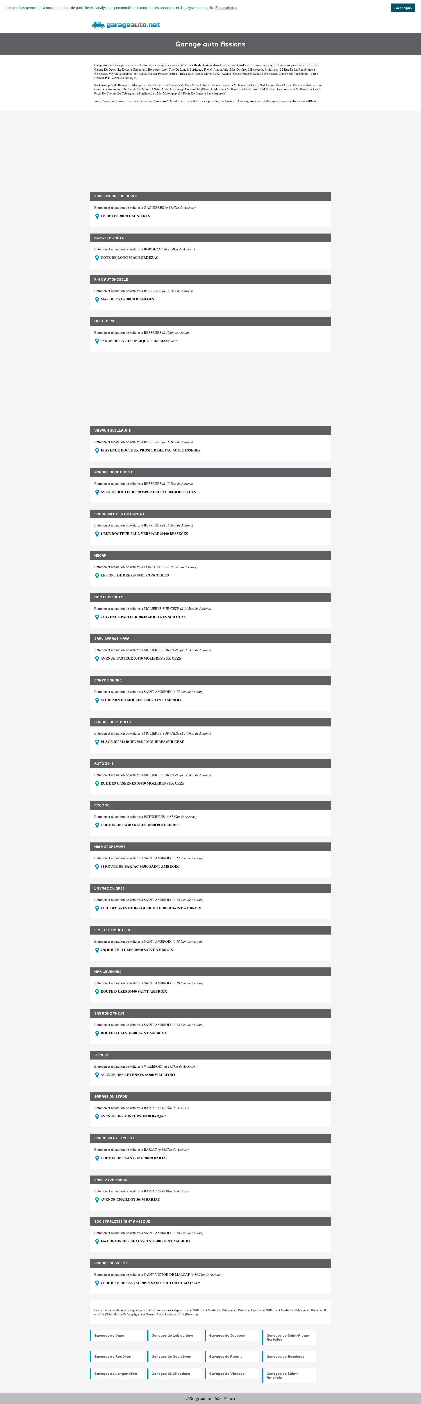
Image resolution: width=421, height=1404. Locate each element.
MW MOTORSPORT (110, 847)
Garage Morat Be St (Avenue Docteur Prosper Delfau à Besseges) (235, 73)
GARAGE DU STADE (110, 1096)
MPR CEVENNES (107, 972)
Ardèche (244, 65)
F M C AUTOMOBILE (111, 279)
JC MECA (101, 1055)
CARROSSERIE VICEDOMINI (119, 514)
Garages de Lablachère (172, 1335)
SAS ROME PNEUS (109, 1013)
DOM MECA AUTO (108, 597)
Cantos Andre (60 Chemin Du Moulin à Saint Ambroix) (138, 89)
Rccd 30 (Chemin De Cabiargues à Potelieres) (123, 93)
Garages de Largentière (115, 1373)
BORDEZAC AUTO (109, 238)
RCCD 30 (102, 805)
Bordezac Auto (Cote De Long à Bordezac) (175, 69)
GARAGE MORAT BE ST (113, 472)
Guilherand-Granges (275, 101)
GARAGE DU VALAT (111, 1263)
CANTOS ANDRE (108, 680)
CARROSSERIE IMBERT (114, 1138)
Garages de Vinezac (227, 1373)
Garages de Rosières (112, 1356)
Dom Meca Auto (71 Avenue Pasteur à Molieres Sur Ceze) (221, 85)
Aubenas (255, 101)
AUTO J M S (104, 763)
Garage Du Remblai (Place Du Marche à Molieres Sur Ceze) (213, 89)
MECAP (100, 555)
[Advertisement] (210, 148)
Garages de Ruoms (225, 1356)
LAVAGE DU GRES (109, 888)
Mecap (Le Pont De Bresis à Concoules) (157, 85)
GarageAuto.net (104, 65)
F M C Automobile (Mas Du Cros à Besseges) (233, 69)
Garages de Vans (109, 1335)
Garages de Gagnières (171, 1356)
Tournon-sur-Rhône (305, 101)
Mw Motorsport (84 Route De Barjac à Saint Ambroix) (191, 93)
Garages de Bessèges (285, 1356)
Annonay (242, 101)
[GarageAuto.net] (126, 24)
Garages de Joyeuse (227, 1335)
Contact (229, 1398)
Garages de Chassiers (171, 1373)
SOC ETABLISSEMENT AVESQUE (122, 1221)
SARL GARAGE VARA (112, 638)
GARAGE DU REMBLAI (113, 722)
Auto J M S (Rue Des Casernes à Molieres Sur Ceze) (286, 89)
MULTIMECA (105, 321)
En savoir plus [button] (226, 8)
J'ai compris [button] (403, 8)
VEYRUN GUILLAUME (112, 430)
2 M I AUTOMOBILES (112, 930)
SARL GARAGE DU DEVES (115, 196)
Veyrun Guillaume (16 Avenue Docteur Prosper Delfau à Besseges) (151, 73)
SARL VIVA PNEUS (110, 1180)
